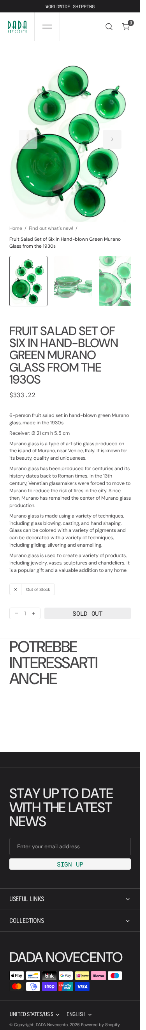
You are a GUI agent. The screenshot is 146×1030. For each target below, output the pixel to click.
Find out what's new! (51, 221)
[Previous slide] (28, 135)
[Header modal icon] (47, 26)
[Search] (109, 26)
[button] (47, 26)
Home (15, 221)
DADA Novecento (52, 1017)
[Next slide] (112, 135)
